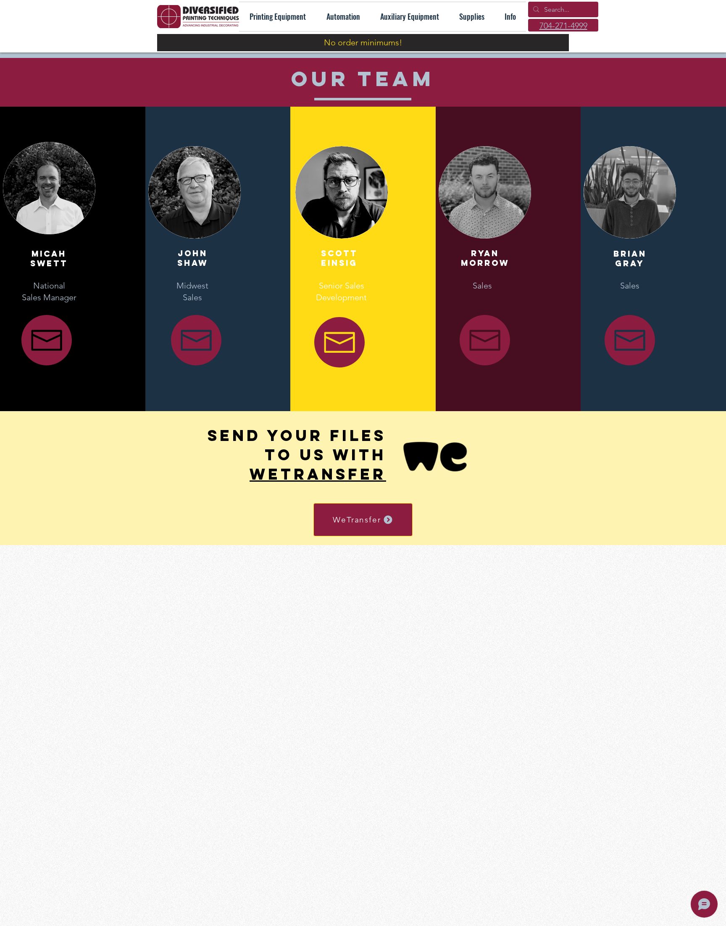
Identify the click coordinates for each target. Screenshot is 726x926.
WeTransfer (318, 474)
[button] (510, 16)
